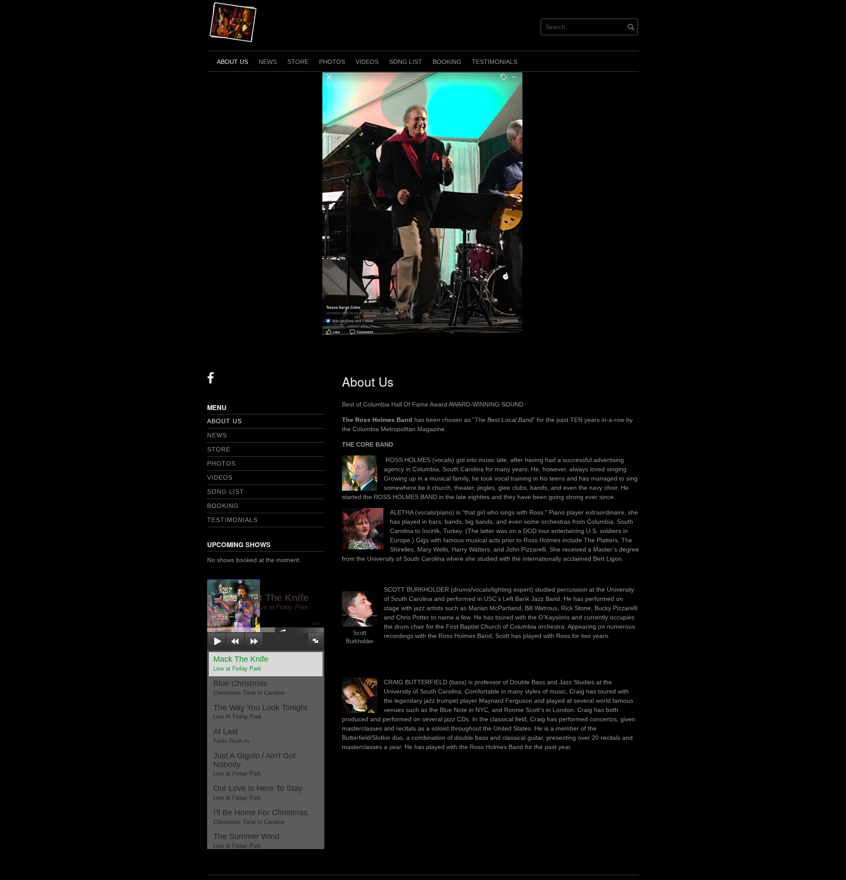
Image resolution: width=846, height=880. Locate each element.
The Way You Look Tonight (260, 711)
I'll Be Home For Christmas (260, 816)
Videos (367, 61)
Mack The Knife (240, 663)
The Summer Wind (246, 840)
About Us (232, 61)
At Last (231, 735)
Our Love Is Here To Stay (257, 792)
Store (297, 61)
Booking (447, 61)
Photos (332, 61)
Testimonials (494, 61)
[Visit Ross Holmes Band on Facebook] (210, 380)
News (268, 61)
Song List (405, 61)
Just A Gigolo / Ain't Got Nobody (254, 764)
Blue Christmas (249, 687)
